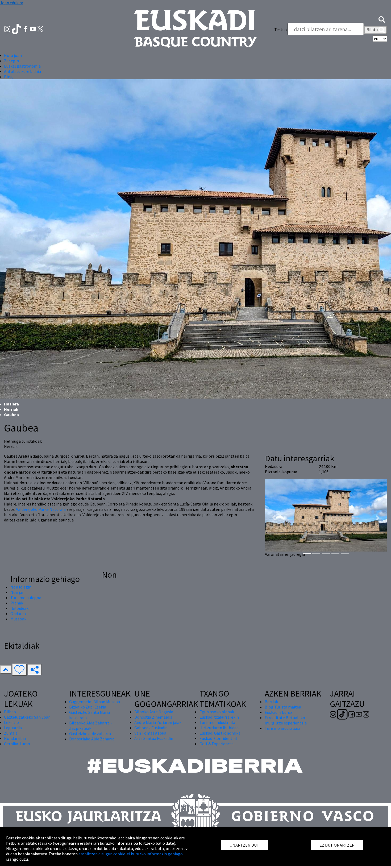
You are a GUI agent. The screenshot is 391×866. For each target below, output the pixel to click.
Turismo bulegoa (25, 597)
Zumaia (11, 733)
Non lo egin (20, 587)
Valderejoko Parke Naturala (41, 509)
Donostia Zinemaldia (153, 717)
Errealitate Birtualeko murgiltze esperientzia (286, 720)
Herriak (11, 409)
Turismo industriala (217, 722)
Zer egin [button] (11, 60)
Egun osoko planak (216, 711)
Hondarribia (15, 738)
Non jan (17, 592)
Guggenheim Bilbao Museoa (94, 701)
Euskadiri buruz (278, 712)
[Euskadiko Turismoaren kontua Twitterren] (40, 28)
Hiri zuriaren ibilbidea (219, 727)
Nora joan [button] (13, 55)
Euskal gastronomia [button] (22, 66)
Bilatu (372, 29)
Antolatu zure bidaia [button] (22, 71)
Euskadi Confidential (218, 738)
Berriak (271, 701)
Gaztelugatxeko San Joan (27, 717)
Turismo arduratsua (282, 728)
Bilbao (10, 711)
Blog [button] (8, 76)
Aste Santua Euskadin (153, 738)
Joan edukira (11, 2)
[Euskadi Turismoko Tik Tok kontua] (17, 28)
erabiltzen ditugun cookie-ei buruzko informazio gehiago (130, 853)
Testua (280, 29)
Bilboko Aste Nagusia (153, 711)
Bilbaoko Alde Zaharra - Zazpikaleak (90, 725)
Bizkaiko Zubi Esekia (87, 707)
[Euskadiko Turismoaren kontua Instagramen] (7, 28)
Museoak (18, 618)
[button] (381, 19)
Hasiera (11, 404)
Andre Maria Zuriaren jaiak (157, 722)
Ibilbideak (19, 608)
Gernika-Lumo (17, 743)
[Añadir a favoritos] (19, 670)
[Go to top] (5, 669)
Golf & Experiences (216, 743)
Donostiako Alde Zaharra (91, 738)
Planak (16, 603)
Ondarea (18, 613)
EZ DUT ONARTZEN (337, 845)
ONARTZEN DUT (244, 845)
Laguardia (13, 727)
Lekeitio (11, 722)
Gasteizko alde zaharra (90, 733)
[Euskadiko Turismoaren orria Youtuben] (33, 28)
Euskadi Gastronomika (219, 733)
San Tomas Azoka (150, 733)
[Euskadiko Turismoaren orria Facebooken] (26, 28)
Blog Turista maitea (283, 707)
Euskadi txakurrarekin (219, 717)
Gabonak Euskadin (151, 727)
